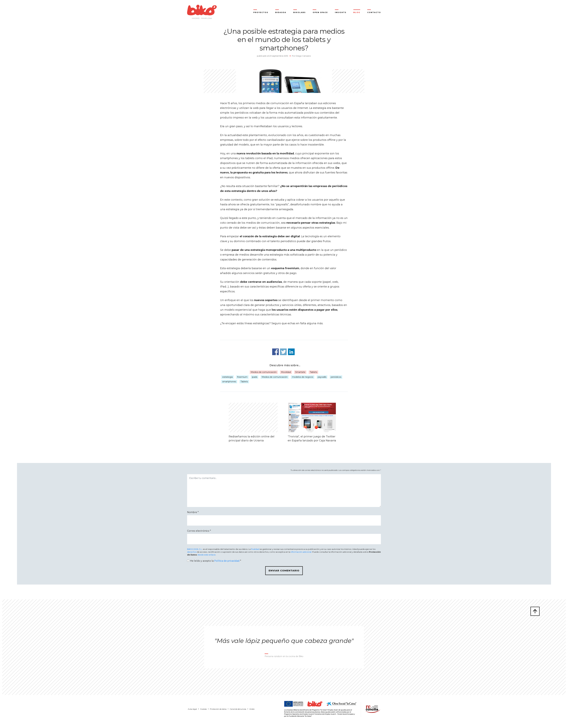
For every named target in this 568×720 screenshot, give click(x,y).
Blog (356, 12)
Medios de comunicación (264, 372)
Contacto (374, 12)
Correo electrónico (199, 530)
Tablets (313, 372)
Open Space (320, 12)
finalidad (255, 549)
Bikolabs (299, 12)
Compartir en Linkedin (291, 351)
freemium (242, 377)
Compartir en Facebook (275, 351)
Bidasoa (280, 12)
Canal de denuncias (238, 709)
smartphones (229, 381)
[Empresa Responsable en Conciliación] (372, 708)
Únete (251, 709)
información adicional (301, 552)
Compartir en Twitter (283, 351)
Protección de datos (218, 709)
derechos (191, 552)
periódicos (336, 377)
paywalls (322, 377)
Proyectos (260, 12)
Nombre (193, 512)
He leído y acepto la (215, 560)
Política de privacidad (226, 560)
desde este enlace (206, 555)
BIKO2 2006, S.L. (194, 549)
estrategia (227, 377)
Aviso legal (192, 709)
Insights (340, 12)
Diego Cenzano (303, 56)
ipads (254, 377)
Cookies (203, 709)
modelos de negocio (302, 377)
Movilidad (286, 372)
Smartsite (300, 372)
